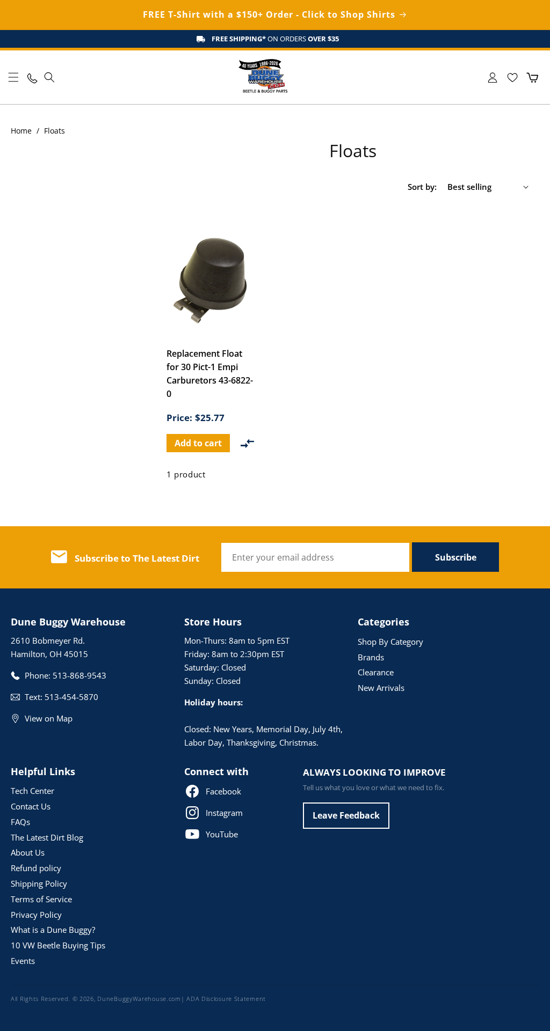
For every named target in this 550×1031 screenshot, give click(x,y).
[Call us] (31, 77)
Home (21, 131)
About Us (28, 852)
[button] (13, 77)
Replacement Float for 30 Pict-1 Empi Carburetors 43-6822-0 (210, 374)
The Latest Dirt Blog (47, 837)
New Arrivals (381, 687)
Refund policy (36, 868)
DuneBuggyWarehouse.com (138, 999)
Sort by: (422, 186)
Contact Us (30, 806)
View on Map (49, 718)
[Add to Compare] (247, 443)
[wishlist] (512, 77)
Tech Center (32, 790)
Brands (371, 657)
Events (23, 960)
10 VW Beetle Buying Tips (58, 945)
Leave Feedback (346, 815)
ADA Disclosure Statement (226, 999)
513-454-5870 (71, 696)
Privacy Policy (36, 914)
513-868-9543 (79, 675)
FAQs (20, 821)
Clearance (376, 672)
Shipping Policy (39, 883)
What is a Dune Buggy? (53, 929)
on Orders (275, 38)
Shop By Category (390, 641)
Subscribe (455, 557)
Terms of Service (41, 899)
